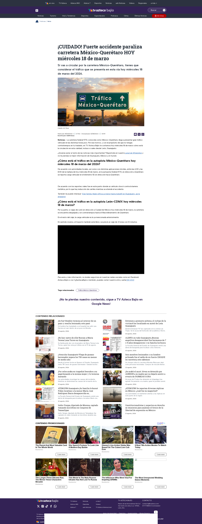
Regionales (142, 3)
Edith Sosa (70, 135)
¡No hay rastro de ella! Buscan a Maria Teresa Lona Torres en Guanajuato (75, 338)
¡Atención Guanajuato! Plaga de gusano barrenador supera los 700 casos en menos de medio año (77, 357)
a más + (154, 3)
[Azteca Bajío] (101, 10)
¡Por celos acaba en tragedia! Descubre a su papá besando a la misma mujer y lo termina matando (78, 374)
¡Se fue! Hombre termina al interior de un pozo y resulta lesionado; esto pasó (77, 322)
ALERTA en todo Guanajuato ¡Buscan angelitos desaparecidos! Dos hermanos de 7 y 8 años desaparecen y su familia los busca (145, 340)
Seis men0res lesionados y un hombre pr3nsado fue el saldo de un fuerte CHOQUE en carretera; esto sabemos (145, 357)
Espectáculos (100, 16)
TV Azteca (63, 3)
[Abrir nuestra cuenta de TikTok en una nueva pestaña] (46, 506)
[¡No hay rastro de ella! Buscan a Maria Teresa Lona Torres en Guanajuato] (45, 343)
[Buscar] (164, 10)
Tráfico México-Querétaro (87, 290)
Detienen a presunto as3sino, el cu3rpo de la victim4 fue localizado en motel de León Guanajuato (145, 323)
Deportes (98, 3)
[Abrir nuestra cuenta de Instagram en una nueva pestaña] (42, 506)
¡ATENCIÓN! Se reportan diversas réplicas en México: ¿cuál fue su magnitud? (144, 389)
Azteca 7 (87, 3)
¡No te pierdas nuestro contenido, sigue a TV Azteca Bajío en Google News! (101, 302)
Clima (126, 16)
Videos (131, 3)
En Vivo (160, 16)
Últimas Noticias (141, 16)
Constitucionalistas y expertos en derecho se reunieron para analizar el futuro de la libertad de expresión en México (145, 407)
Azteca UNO (75, 3)
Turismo (53, 16)
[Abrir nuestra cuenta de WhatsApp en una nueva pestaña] (55, 506)
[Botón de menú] (37, 10)
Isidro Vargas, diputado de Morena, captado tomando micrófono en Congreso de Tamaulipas (78, 407)
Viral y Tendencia (68, 16)
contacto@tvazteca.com (150, 504)
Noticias (109, 3)
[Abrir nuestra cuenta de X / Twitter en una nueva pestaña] (38, 506)
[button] (156, 512)
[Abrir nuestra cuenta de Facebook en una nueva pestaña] (51, 506)
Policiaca (114, 16)
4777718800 (146, 506)
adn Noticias (120, 3)
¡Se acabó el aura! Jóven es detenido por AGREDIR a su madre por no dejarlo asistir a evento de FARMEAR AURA (145, 374)
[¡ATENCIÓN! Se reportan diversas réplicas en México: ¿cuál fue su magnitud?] (112, 394)
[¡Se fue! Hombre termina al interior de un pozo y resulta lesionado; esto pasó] (45, 327)
